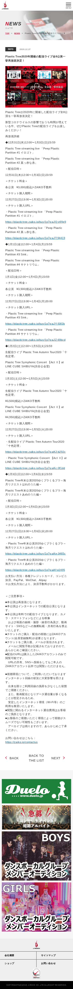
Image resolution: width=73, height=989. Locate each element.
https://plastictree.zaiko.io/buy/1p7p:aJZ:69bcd (35, 339)
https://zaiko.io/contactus (21, 742)
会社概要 (9, 955)
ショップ (9, 963)
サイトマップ (48, 955)
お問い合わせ (48, 963)
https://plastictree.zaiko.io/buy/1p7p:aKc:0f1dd (35, 468)
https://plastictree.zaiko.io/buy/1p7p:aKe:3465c (35, 553)
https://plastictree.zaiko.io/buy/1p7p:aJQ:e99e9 (35, 221)
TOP (7, 33)
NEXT (55, 758)
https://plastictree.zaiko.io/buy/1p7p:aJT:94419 (35, 238)
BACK (14, 758)
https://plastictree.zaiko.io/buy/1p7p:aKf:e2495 (35, 569)
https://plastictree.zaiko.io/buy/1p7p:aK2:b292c (35, 451)
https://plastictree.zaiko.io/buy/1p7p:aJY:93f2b (35, 323)
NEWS (17, 33)
